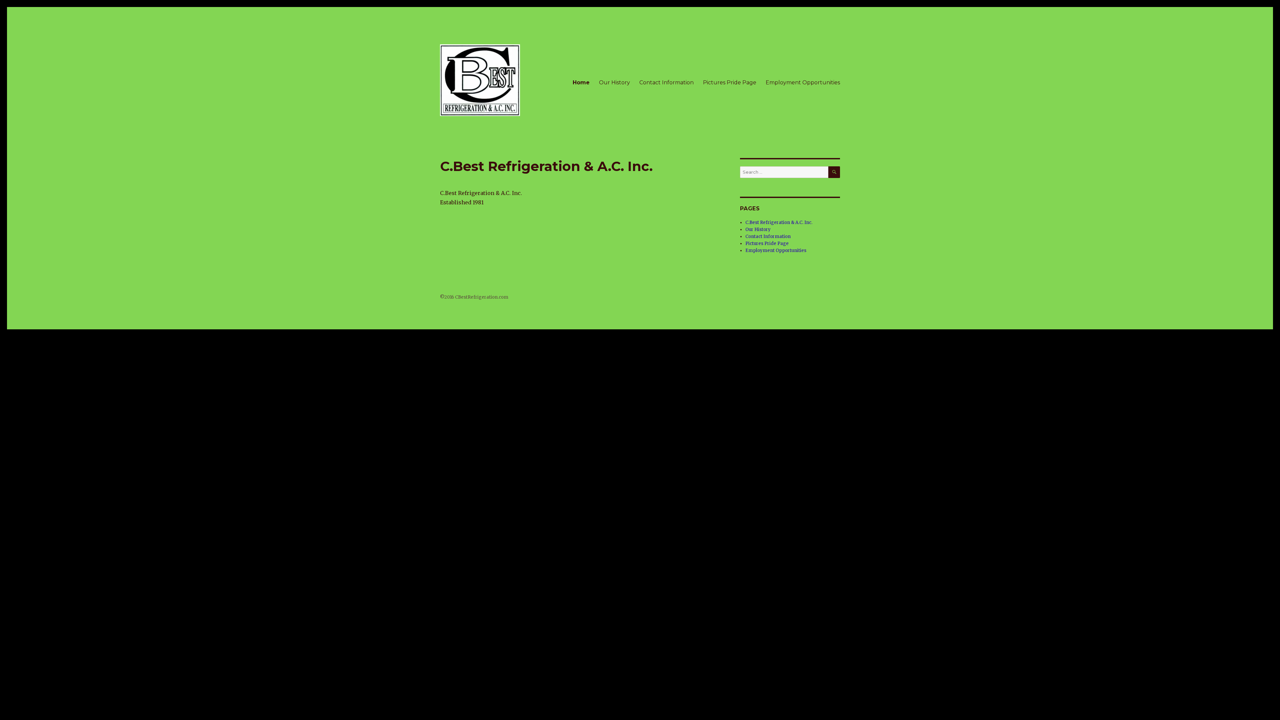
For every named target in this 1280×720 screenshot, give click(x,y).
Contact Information (666, 82)
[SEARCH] (834, 172)
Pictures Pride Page (729, 82)
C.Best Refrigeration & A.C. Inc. (778, 222)
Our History (614, 82)
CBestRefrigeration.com (481, 297)
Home (581, 82)
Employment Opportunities (803, 82)
